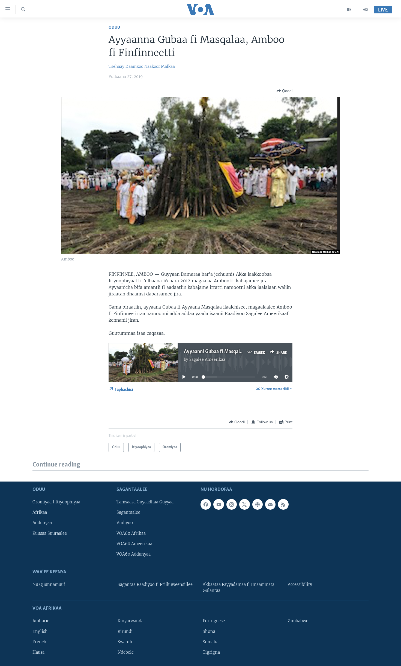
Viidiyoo (124, 522)
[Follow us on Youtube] (218, 504)
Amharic (40, 620)
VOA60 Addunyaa (133, 553)
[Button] (284, 90)
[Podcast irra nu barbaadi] (257, 504)
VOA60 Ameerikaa (134, 543)
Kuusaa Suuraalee (49, 533)
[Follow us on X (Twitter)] (244, 504)
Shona (209, 631)
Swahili (125, 641)
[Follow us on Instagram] (231, 504)
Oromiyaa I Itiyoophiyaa (56, 502)
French (39, 641)
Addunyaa (42, 522)
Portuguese (214, 620)
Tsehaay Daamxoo (126, 66)
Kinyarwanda (130, 620)
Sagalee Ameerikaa (207, 359)
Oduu (114, 27)
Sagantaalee (128, 512)
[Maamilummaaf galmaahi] (270, 504)
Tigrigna (211, 652)
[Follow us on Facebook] (205, 504)
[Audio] (365, 9)
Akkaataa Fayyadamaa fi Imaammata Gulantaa (238, 587)
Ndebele (126, 652)
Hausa (38, 652)
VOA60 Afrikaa (131, 533)
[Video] (349, 9)
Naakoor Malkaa (159, 66)
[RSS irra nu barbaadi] (283, 504)
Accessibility (300, 584)
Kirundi (125, 631)
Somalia (211, 641)
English (40, 631)
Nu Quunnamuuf (48, 584)
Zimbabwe (298, 620)
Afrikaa (39, 512)
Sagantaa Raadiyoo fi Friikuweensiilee (155, 584)
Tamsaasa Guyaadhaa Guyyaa (144, 502)
